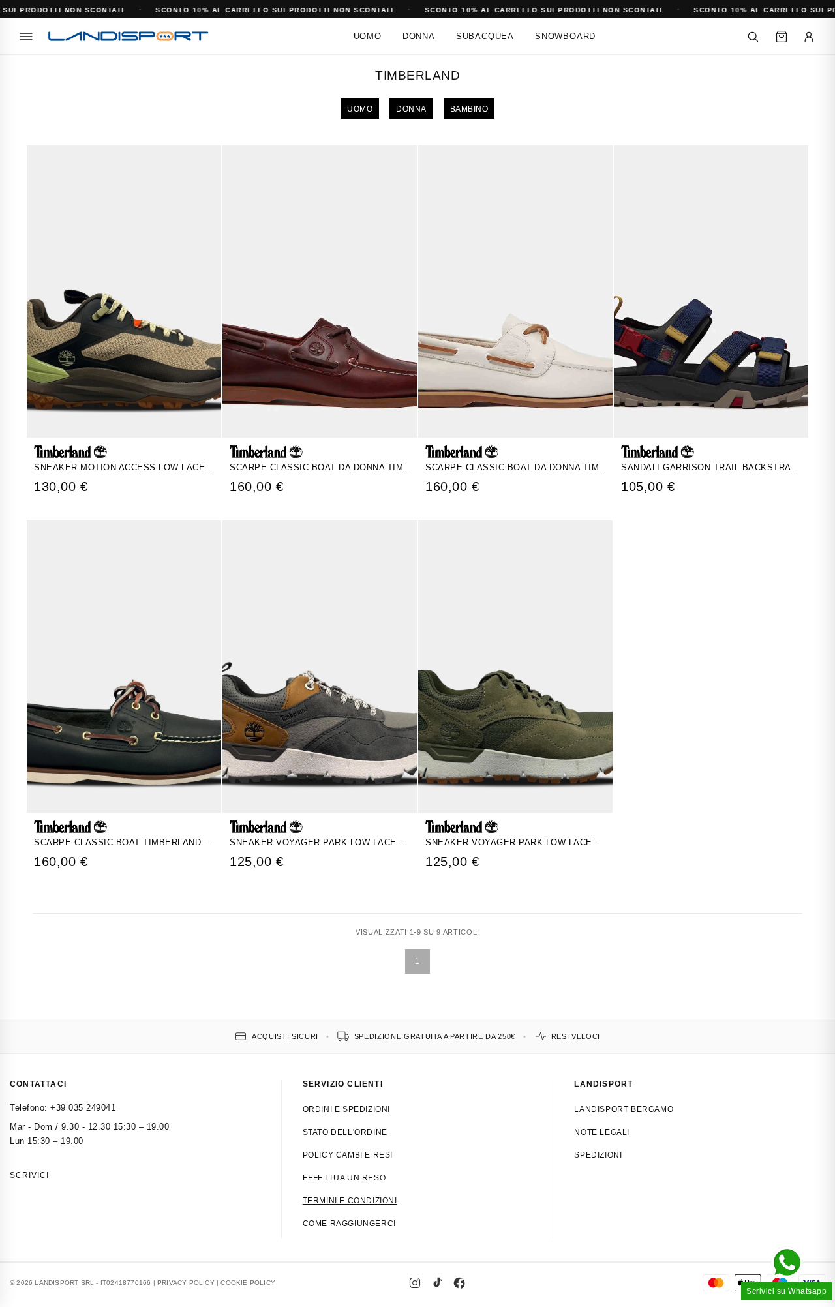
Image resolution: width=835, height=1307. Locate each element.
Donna (418, 36)
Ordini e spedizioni (346, 1109)
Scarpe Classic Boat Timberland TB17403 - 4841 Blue (164, 842)
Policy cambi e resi (348, 1155)
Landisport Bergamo (623, 1109)
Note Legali (602, 1132)
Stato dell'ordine (345, 1132)
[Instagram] (414, 1282)
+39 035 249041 (82, 1108)
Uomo (368, 36)
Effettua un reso (344, 1177)
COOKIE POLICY (247, 1282)
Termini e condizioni (350, 1200)
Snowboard (565, 36)
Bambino (469, 108)
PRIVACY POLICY (186, 1282)
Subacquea (485, 36)
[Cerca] (753, 36)
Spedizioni (598, 1155)
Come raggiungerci (349, 1223)
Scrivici (29, 1175)
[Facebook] (459, 1282)
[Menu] (26, 36)
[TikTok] (437, 1282)
